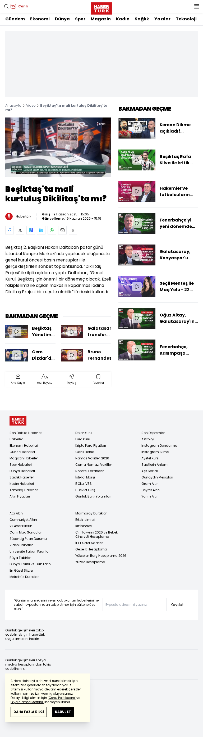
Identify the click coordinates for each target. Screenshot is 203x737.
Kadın (123, 19)
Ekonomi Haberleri (24, 445)
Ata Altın (16, 513)
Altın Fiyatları (20, 496)
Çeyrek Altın (150, 490)
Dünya (62, 19)
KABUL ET (63, 711)
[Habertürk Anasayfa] (101, 7)
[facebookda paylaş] (9, 230)
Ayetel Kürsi (150, 458)
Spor (80, 19)
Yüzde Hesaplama (90, 562)
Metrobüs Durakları (24, 577)
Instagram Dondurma (159, 445)
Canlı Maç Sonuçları (26, 532)
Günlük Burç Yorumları (93, 496)
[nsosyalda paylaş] (30, 230)
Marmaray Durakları (91, 513)
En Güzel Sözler (21, 570)
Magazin (101, 19)
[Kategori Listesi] (196, 6)
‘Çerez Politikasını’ (62, 697)
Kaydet (177, 604)
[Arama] (6, 6)
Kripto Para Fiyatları (90, 445)
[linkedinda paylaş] (41, 230)
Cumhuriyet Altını (23, 519)
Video (30, 105)
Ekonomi (40, 19)
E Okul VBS (83, 483)
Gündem (15, 19)
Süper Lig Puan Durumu (28, 538)
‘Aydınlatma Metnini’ (27, 702)
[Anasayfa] (18, 421)
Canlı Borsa (84, 452)
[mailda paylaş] (62, 230)
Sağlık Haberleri (22, 477)
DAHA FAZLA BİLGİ (28, 711)
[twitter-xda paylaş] (20, 230)
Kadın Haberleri (22, 483)
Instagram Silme (155, 452)
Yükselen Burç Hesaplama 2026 (100, 555)
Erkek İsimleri (85, 519)
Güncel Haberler (22, 452)
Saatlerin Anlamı (154, 464)
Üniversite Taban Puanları (30, 551)
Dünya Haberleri (22, 471)
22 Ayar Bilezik (21, 526)
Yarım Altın (150, 496)
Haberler (16, 439)
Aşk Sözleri (149, 471)
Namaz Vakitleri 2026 (92, 458)
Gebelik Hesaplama (91, 549)
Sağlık (142, 19)
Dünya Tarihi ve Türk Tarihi (31, 564)
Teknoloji (186, 19)
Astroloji (147, 439)
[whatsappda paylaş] (52, 230)
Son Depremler (153, 433)
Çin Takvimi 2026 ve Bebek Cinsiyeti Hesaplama (96, 534)
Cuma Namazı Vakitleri (94, 464)
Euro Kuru (82, 439)
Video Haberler (21, 545)
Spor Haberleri (21, 464)
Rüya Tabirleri (20, 557)
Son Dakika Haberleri (26, 433)
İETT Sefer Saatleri (89, 543)
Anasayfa (13, 105)
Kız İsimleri (83, 526)
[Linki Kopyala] (73, 230)
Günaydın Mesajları (157, 477)
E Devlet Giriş (85, 490)
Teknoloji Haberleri (24, 490)
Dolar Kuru (83, 433)
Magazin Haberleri (24, 458)
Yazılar (162, 19)
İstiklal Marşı (85, 477)
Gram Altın (150, 483)
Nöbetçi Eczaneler (89, 471)
